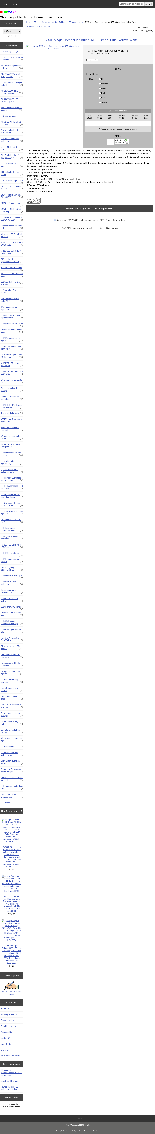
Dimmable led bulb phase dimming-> (12, 347)
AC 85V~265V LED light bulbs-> (12, 83)
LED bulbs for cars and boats (45, 22)
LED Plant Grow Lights (12, 608)
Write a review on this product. (11, 992)
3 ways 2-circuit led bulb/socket (12, 131)
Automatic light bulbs (12, 413)
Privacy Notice (7, 1020)
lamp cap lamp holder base (12, 697)
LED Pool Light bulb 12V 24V (12, 630)
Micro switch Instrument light (12, 739)
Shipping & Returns (9, 1014)
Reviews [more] (11, 975)
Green (103, 88)
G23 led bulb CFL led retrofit (12, 173)
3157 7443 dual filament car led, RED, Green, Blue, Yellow (89, 228)
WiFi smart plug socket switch (12, 437)
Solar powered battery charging (12, 714)
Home (4, 4)
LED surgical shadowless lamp (12, 787)
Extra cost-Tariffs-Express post (12, 795)
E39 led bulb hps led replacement (12, 139)
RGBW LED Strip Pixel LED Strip (12, 546)
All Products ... (7, 803)
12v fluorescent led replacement (12, 308)
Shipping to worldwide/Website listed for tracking (11, 1072)
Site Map (5, 1050)
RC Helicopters (12, 747)
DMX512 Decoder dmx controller (12, 398)
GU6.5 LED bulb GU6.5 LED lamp (12, 210)
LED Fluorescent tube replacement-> (12, 316)
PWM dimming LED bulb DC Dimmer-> (12, 356)
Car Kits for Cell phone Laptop (12, 731)
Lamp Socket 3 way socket (12, 689)
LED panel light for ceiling (12, 325)
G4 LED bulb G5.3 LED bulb (12, 148)
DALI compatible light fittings (12, 389)
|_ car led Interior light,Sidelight (12, 462)
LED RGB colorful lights (12, 554)
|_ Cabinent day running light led (12, 512)
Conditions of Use (8, 1026)
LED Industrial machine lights (12, 614)
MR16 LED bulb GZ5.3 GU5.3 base (12, 252)
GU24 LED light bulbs (12, 204)
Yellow (104, 102)
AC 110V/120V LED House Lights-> (12, 92)
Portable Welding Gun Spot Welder (12, 639)
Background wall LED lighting (12, 672)
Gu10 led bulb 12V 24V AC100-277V (12, 196)
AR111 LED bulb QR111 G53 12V (12, 123)
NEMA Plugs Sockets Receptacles (12, 445)
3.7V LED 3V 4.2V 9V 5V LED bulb (12, 58)
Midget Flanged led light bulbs (12, 227)
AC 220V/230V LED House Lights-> (12, 100)
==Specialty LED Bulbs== (8, 291)
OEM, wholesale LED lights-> (12, 647)
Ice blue (104, 84)
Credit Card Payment (10, 1081)
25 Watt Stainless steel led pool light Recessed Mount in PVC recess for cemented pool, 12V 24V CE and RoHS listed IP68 (11, 903)
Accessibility (6, 1032)
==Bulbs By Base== (10, 116)
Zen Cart (96, 1131)
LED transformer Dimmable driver (12, 529)
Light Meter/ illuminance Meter (12, 762)
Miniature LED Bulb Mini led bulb (12, 235)
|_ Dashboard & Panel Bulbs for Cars (12, 504)
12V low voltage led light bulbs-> (12, 67)
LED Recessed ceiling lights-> (12, 339)
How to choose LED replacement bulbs (9, 1088)
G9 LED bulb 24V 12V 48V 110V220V (12, 156)
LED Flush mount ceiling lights (12, 331)
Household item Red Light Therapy (12, 753)
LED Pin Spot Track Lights (12, 599)
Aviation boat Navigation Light (12, 722)
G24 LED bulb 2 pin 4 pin (12, 181)
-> (12, 454)
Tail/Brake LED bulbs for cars (71, 22)
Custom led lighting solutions (12, 681)
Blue (103, 79)
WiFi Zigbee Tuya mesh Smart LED (12, 420)
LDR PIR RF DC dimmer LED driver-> (12, 406)
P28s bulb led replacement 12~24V (12, 260)
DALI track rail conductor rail (12, 381)
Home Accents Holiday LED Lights (12, 664)
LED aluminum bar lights (12, 577)
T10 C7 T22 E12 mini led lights (12, 274)
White (103, 98)
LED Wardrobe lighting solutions (12, 283)
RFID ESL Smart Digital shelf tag (12, 706)
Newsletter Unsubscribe (11, 1056)
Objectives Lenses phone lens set (12, 778)
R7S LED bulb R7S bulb (12, 268)
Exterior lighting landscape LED (12, 568)
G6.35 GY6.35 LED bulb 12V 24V (12, 187)
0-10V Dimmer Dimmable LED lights (12, 372)
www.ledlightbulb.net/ (76, 1131)
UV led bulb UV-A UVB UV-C (12, 520)
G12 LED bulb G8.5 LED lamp (12, 165)
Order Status (6, 1044)
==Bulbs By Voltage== (11, 51)
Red (103, 93)
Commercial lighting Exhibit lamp (12, 591)
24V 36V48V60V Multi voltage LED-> (12, 75)
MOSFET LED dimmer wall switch (12, 364)
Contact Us (6, 1038)
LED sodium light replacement (12, 583)
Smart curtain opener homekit (12, 428)
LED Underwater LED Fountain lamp (12, 622)
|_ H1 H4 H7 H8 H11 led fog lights (12, 487)
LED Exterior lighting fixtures (12, 560)
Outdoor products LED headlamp (12, 656)
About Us (5, 1008)
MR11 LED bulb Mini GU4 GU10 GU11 (12, 243)
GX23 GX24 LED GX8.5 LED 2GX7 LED (12, 218)
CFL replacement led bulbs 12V (12, 299)
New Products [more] (11, 811)
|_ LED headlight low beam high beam (12, 495)
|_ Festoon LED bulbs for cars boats (12, 479)
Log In (15, 4)
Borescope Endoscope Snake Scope (12, 770)
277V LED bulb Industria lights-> (12, 109)
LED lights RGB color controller (12, 537)
